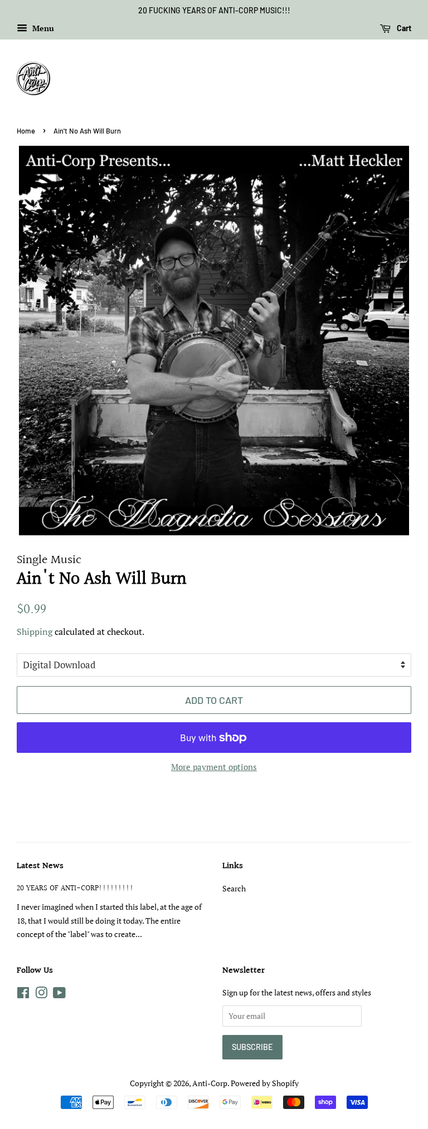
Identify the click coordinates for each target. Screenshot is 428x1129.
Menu (42, 28)
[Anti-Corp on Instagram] (41, 994)
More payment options (214, 766)
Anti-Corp (209, 1083)
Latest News (40, 866)
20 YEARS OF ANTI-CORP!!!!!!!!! (75, 888)
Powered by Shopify (265, 1083)
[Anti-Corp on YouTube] (59, 994)
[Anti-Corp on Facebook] (23, 994)
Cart (403, 28)
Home (26, 130)
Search (234, 888)
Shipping (34, 631)
